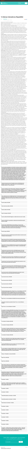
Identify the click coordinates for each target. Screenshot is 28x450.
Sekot (21, 441)
